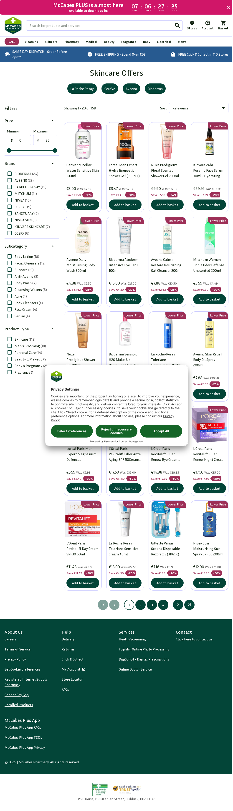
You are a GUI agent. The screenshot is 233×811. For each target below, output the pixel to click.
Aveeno (129, 88)
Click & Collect (72, 659)
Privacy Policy (15, 659)
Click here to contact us (191, 639)
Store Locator (71, 679)
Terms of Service (17, 649)
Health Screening (130, 639)
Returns (67, 649)
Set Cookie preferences (22, 669)
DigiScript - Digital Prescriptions (142, 659)
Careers (10, 639)
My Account (70, 669)
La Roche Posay (80, 88)
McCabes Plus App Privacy (25, 747)
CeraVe (108, 88)
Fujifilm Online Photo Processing (142, 649)
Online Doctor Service (133, 669)
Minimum (15, 131)
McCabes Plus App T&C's (23, 737)
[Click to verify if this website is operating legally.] (99, 789)
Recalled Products (19, 704)
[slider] (9, 150)
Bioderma (153, 88)
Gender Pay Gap (17, 694)
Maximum (41, 131)
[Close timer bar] (225, 7)
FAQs (64, 689)
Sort (160, 108)
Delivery (67, 639)
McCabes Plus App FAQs (23, 727)
